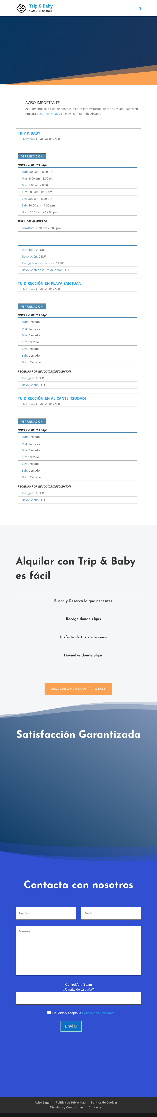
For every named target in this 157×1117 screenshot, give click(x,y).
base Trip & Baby (48, 114)
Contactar (96, 1107)
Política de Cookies (104, 1102)
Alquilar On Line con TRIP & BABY (78, 689)
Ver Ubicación (32, 156)
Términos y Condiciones (66, 1107)
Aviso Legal (42, 1102)
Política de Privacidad (98, 1013)
